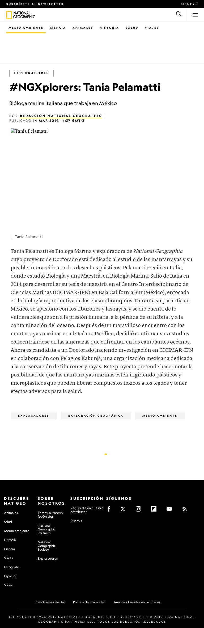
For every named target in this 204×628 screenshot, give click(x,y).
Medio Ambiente (26, 27)
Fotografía (11, 567)
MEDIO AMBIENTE (159, 415)
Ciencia (58, 27)
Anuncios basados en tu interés (137, 602)
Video (8, 585)
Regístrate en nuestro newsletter (86, 510)
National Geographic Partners (47, 529)
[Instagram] (140, 510)
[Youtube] (171, 510)
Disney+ (189, 4)
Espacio (9, 576)
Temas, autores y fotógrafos (50, 514)
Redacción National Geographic (61, 116)
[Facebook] (110, 510)
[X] (124, 510)
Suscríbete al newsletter (35, 4)
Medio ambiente (16, 531)
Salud (132, 27)
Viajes (152, 27)
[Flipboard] (155, 510)
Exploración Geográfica (96, 415)
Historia (109, 27)
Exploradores (31, 73)
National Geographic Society (47, 545)
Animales (83, 27)
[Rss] (186, 510)
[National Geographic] (9, 15)
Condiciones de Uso (50, 602)
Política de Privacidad (89, 602)
